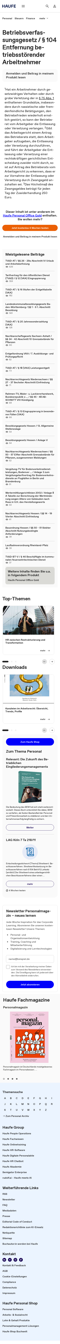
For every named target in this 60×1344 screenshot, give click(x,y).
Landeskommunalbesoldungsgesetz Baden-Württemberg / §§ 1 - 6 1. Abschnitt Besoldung (28, 307)
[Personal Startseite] (10, 6)
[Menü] (23, 6)
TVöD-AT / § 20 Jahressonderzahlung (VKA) (26, 323)
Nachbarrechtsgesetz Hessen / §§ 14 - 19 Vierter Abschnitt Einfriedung (28, 515)
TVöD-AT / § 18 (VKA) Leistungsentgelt (27, 367)
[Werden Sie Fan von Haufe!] (21, 1260)
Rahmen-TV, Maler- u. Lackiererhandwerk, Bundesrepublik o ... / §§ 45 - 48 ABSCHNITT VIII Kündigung (29, 396)
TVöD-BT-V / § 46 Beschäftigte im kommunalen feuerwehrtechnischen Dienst (30, 558)
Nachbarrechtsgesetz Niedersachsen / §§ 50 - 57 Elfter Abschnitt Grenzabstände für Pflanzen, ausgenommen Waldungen (29, 454)
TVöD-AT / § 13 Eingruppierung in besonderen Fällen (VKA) (30, 413)
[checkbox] (8, 967)
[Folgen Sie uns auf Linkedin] (4, 1260)
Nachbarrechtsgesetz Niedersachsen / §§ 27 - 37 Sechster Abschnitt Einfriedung (29, 381)
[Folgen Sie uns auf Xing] (10, 1260)
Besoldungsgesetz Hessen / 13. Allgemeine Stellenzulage (29, 427)
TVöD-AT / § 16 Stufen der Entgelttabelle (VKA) (28, 291)
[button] (30, 228)
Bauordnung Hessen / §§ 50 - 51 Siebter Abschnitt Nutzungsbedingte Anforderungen (28, 530)
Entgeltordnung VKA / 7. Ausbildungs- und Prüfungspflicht (29, 355)
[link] (7, 18)
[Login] (55, 6)
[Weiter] (52, 661)
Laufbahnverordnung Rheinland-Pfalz (26, 545)
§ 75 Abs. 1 (46, 98)
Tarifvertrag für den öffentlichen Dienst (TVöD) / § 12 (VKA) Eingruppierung (27, 277)
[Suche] (47, 6)
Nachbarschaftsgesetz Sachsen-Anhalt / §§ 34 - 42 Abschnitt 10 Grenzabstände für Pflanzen (29, 339)
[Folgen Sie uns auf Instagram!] (15, 1260)
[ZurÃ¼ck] (44, 661)
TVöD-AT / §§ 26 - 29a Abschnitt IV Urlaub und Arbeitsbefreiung (29, 262)
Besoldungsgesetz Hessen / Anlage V (26, 440)
